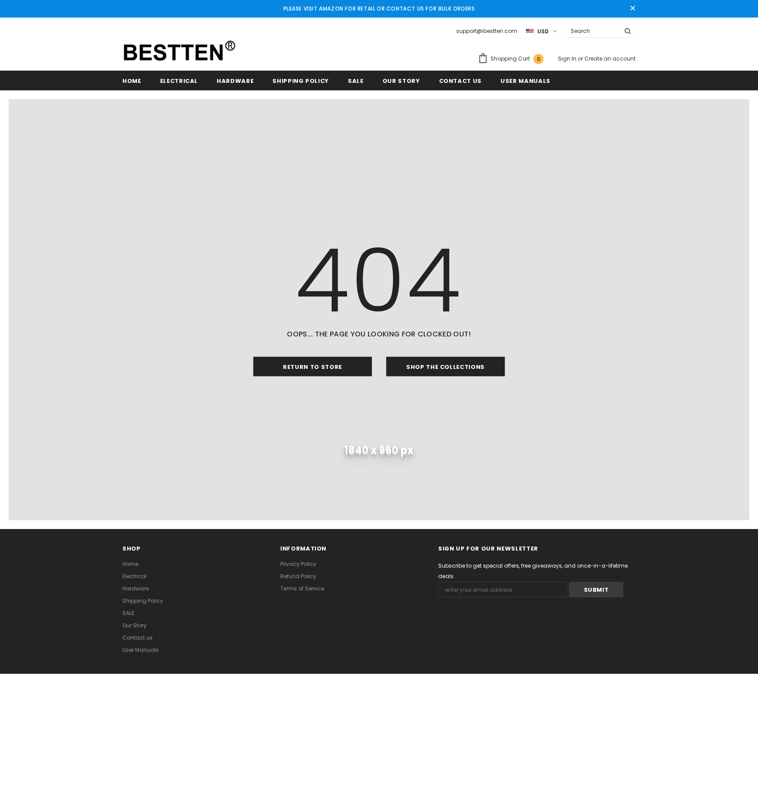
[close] (632, 8)
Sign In (568, 58)
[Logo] (179, 51)
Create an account (610, 58)
